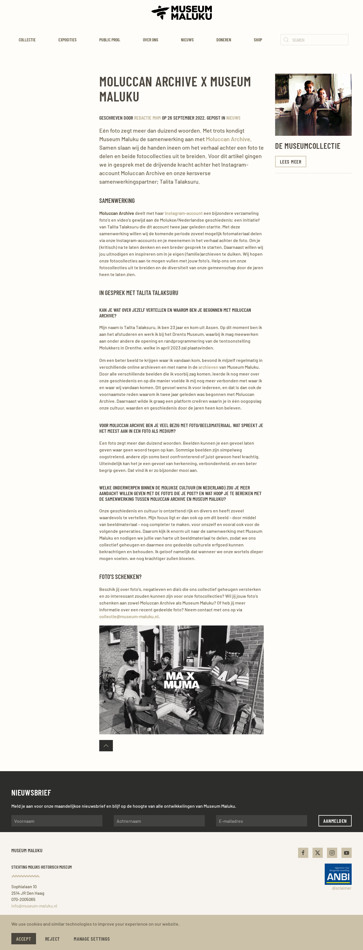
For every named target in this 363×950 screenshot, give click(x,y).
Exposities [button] (67, 39)
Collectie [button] (27, 39)
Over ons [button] (150, 39)
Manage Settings (92, 939)
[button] (106, 745)
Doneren (223, 39)
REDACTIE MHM (147, 117)
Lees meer (290, 161)
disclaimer (342, 887)
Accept (23, 939)
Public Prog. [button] (109, 39)
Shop (258, 39)
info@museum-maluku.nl (34, 905)
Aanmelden (335, 821)
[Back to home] (181, 13)
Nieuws (187, 39)
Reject (52, 939)
